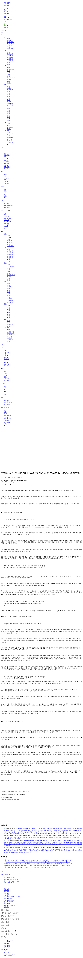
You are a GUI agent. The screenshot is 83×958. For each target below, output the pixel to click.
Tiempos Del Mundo (9, 954)
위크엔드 (9, 101)
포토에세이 (7, 207)
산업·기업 (6, 163)
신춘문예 (6, 943)
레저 (8, 96)
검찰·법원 (10, 54)
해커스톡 (6, 220)
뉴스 (2, 34)
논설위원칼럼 (11, 137)
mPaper (6, 8)
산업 (5, 360)
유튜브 (6, 21)
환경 (5, 213)
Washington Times (8, 952)
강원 (8, 113)
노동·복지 (10, 55)
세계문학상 (7, 941)
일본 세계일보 (8, 955)
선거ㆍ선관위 (11, 43)
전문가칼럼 (10, 139)
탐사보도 (6, 25)
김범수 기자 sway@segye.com (9, 481)
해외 (8, 64)
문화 (5, 84)
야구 (5, 191)
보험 (5, 156)
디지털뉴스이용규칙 (10, 905)
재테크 (6, 158)
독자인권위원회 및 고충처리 (12, 896)
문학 (8, 98)
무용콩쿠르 (7, 947)
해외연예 (6, 183)
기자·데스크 (10, 135)
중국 (8, 71)
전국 (5, 106)
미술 (8, 93)
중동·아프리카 (11, 77)
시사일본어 (7, 223)
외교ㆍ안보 (10, 45)
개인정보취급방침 (9, 900)
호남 (8, 118)
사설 (8, 132)
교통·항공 (10, 59)
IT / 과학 (6, 161)
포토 (2, 200)
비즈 (2, 150)
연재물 (6, 27)
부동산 (6, 160)
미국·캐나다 (10, 69)
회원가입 (6, 13)
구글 (5, 16)
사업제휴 (6, 895)
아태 (8, 74)
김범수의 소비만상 (19, 477)
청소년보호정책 (8, 902)
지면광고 (6, 890)
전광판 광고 (7, 893)
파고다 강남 (7, 221)
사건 (8, 62)
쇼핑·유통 (6, 167)
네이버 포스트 (8, 19)
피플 (5, 122)
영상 (2, 210)
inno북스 (6, 216)
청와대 (9, 40)
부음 (8, 125)
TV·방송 (6, 178)
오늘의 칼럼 (10, 134)
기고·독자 (10, 142)
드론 (5, 215)
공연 (8, 91)
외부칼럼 (9, 141)
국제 (5, 66)
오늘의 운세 (7, 218)
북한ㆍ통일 (10, 48)
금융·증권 (6, 155)
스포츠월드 (7, 2)
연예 (2, 171)
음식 (8, 100)
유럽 (8, 76)
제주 (8, 120)
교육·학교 (10, 60)
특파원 (9, 79)
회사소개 (6, 888)
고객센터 (6, 907)
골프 (5, 197)
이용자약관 (7, 903)
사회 (5, 50)
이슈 (2, 147)
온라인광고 (7, 891)
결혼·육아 (10, 105)
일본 (8, 72)
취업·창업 (6, 168)
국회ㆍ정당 (10, 42)
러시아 (9, 81)
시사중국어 (7, 225)
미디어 (9, 88)
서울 (8, 110)
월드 (8, 144)
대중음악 (6, 181)
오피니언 (6, 130)
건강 (8, 94)
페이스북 (6, 18)
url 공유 (8, 484)
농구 (5, 194)
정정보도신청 (8, 898)
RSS (5, 10)
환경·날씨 (10, 57)
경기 (8, 112)
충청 (8, 115)
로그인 (6, 11)
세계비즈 (6, 3)
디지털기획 (9, 477)
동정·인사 (10, 127)
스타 (5, 176)
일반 (8, 38)
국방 (8, 47)
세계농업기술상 (8, 940)
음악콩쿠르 (7, 945)
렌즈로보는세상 (8, 205)
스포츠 (3, 186)
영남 (8, 117)
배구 (5, 196)
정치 (5, 37)
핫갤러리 (6, 203)
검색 (2, 32)
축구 (5, 192)
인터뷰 (9, 129)
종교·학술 (10, 89)
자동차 (6, 165)
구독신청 (6, 5)
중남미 (9, 83)
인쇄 (2, 484)
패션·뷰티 (10, 103)
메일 (5, 484)
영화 (5, 179)
